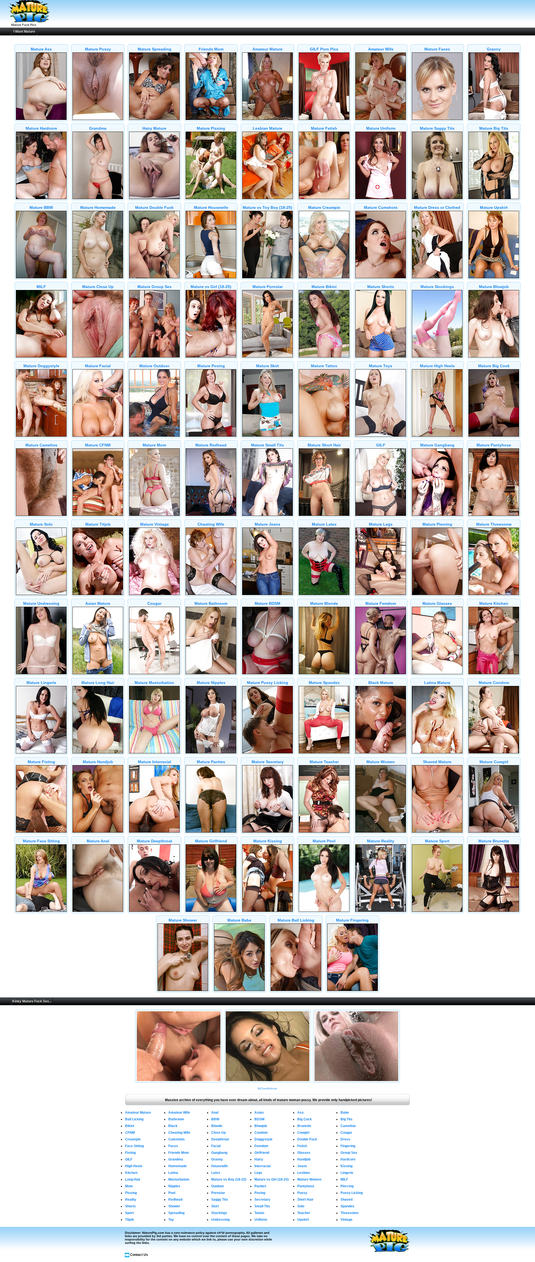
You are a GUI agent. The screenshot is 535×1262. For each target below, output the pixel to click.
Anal (214, 1112)
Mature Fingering (352, 920)
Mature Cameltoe (41, 445)
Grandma (97, 128)
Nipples (174, 1186)
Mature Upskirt (494, 207)
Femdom (261, 1146)
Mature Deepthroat (154, 841)
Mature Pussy (98, 49)
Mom (129, 1186)
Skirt (215, 1206)
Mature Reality (380, 841)
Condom (261, 1133)
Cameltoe (348, 1126)
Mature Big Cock (494, 366)
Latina (173, 1173)
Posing (259, 1193)
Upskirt (303, 1220)
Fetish (302, 1146)
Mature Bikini (324, 286)
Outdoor (217, 1186)
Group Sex (349, 1153)
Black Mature (380, 682)
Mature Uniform (380, 128)
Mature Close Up (98, 286)
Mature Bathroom (210, 603)
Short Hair (305, 1199)
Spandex (347, 1206)
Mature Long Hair (97, 682)
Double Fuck (307, 1139)
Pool (171, 1193)
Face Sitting (134, 1146)
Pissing (131, 1193)
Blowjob (260, 1126)
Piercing (347, 1186)
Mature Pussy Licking (267, 682)
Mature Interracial (154, 762)
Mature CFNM (98, 445)
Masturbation (178, 1179)
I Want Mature (24, 31)
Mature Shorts (380, 286)
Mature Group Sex (154, 286)
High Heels (133, 1166)
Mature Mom (154, 445)
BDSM (259, 1119)
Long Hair (132, 1179)
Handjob (303, 1159)
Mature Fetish (324, 128)
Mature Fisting (41, 762)
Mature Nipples (211, 682)
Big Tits (346, 1119)
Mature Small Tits (267, 445)
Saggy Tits (219, 1199)
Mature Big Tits (493, 128)
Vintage (346, 1220)
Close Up (218, 1133)
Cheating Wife (211, 524)
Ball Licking (134, 1119)
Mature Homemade (98, 207)
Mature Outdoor (154, 366)
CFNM (130, 1133)
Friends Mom (211, 49)
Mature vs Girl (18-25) (211, 286)
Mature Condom (494, 682)
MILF (41, 286)
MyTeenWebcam (267, 1088)
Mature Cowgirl (494, 762)
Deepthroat (220, 1139)
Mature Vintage (154, 524)
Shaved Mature (437, 762)
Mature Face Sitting (41, 841)
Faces (173, 1146)
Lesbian (303, 1173)
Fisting (130, 1153)
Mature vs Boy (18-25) (228, 1179)
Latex (215, 1173)
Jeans (302, 1166)
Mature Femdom (380, 603)
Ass (300, 1112)
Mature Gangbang (437, 445)
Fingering (348, 1146)
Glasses (303, 1153)
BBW (215, 1119)
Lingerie (347, 1173)
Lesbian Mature (267, 128)
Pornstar (218, 1193)
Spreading (176, 1213)
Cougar (154, 603)
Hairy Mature (154, 128)
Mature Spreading (154, 49)
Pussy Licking (352, 1193)
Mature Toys (380, 366)
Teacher (303, 1213)
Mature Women (380, 762)
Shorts (130, 1206)
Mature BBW (41, 207)
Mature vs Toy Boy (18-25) (267, 207)
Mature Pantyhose (493, 445)
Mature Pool (324, 841)
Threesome (350, 1213)
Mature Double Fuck (154, 207)
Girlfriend (261, 1153)
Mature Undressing (41, 603)
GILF (380, 445)
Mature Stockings (437, 286)
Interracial (262, 1166)
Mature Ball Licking (296, 920)
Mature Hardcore (41, 128)
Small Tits (262, 1206)
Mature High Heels (437, 366)
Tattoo (259, 1213)
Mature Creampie (324, 207)
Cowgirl (303, 1133)
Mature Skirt (267, 366)
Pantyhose (305, 1186)
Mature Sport (437, 841)
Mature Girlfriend (211, 841)
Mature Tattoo (324, 366)
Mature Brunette (493, 841)
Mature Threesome (494, 524)
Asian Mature (97, 603)
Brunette (304, 1126)
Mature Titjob (98, 524)
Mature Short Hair (324, 445)
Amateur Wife (380, 49)
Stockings (219, 1213)
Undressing (220, 1220)
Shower (174, 1206)
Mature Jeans (267, 524)
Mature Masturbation (154, 682)
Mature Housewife (211, 207)
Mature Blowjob (494, 286)
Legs (258, 1173)
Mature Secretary (268, 762)
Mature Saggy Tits (437, 128)
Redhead (175, 1199)
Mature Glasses (437, 603)
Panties (260, 1186)
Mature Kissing (267, 841)
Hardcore (348, 1159)
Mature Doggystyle (41, 366)
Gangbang (219, 1153)
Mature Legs (381, 524)
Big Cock (304, 1119)
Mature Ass (41, 49)
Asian (259, 1112)
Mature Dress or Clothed (437, 207)
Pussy (302, 1193)
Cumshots (176, 1139)
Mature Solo (41, 524)
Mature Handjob (98, 762)
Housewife (219, 1166)
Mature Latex (324, 524)
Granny (494, 49)
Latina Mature (437, 682)
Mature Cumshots (381, 207)
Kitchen (131, 1173)
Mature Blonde (324, 603)
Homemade (177, 1166)
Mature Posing (211, 366)
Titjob (129, 1220)
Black (172, 1126)
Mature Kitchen (493, 603)
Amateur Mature (267, 49)
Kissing (346, 1166)
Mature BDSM (267, 603)
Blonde (216, 1126)
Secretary (262, 1199)
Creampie (133, 1139)
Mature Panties (211, 762)
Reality (130, 1199)
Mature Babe (239, 920)
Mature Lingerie (41, 682)
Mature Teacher (324, 762)
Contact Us (139, 1255)
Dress (345, 1139)
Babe (345, 1112)
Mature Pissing (211, 128)
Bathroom (176, 1119)
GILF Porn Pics (324, 49)
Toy (171, 1220)
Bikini (129, 1126)
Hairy (258, 1159)
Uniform (260, 1220)
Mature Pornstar (267, 286)
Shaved (346, 1199)
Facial (216, 1146)
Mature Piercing (437, 524)
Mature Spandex (324, 682)
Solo (300, 1206)
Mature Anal (98, 841)
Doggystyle (263, 1139)
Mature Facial (98, 366)
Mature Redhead (211, 445)
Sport (129, 1213)
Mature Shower (183, 920)
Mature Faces (437, 49)
